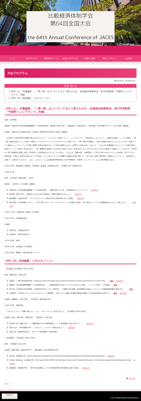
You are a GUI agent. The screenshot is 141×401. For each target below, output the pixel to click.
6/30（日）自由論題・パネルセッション (31, 98)
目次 (66, 85)
